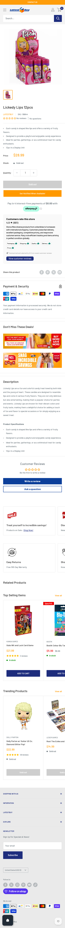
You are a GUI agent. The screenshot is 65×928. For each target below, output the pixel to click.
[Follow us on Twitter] (11, 885)
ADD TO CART (23, 673)
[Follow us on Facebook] (5, 885)
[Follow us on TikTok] (35, 885)
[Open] (7, 920)
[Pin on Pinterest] (47, 272)
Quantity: (7, 173)
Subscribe (13, 855)
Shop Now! (28, 530)
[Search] (58, 18)
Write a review (32, 481)
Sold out (33, 184)
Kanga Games (12, 641)
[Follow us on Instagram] (17, 885)
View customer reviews (20, 258)
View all (58, 595)
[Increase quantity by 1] (33, 172)
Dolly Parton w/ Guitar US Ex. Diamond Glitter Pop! (19, 743)
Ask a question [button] (32, 488)
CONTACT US (32, 2)
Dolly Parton (12, 737)
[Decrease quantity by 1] (17, 172)
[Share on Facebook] (41, 272)
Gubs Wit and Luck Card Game (19, 645)
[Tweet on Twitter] (53, 272)
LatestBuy (8, 114)
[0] (59, 10)
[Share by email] (59, 272)
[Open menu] (4, 10)
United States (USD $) (13, 870)
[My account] (52, 10)
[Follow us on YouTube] (29, 885)
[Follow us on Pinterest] (23, 885)
